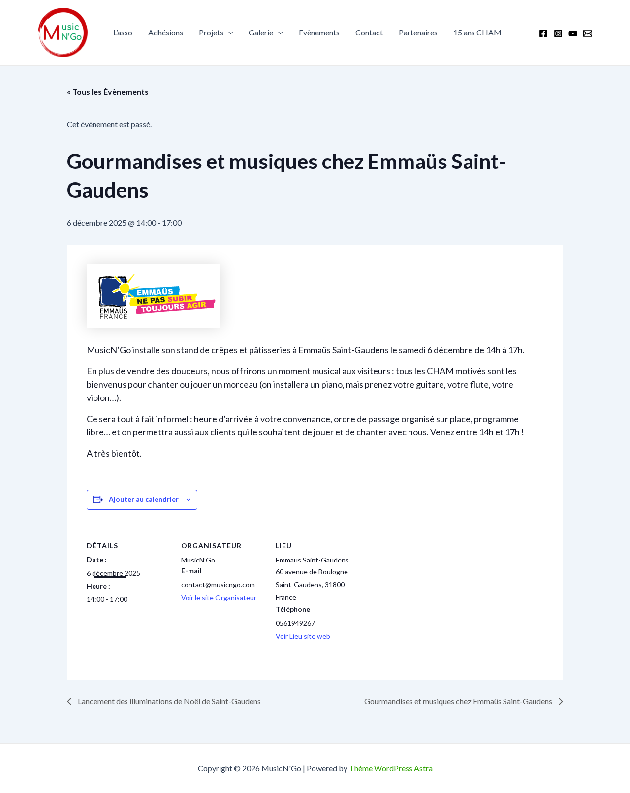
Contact (369, 32)
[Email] (587, 33)
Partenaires (418, 32)
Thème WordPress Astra (391, 768)
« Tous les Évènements (108, 91)
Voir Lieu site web (303, 636)
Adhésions (165, 32)
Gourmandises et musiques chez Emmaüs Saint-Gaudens (459, 701)
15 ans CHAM (477, 32)
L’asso (122, 32)
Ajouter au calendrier (144, 499)
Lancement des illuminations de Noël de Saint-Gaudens (168, 701)
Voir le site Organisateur (218, 598)
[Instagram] (558, 33)
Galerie (261, 32)
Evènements (319, 32)
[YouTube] (572, 33)
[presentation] (228, 32)
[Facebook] (543, 33)
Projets (211, 32)
